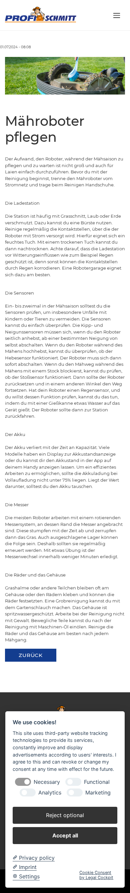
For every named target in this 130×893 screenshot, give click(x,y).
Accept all (65, 835)
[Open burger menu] (116, 15)
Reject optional (65, 815)
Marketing (98, 792)
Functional (97, 782)
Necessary (47, 782)
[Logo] (40, 15)
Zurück (31, 655)
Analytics (49, 792)
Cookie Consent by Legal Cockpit (96, 875)
